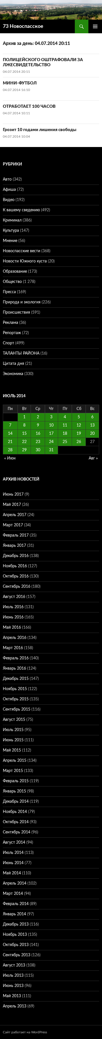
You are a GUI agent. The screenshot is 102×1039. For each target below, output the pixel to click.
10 (51, 425)
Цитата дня (13, 364)
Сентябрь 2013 (16, 955)
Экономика (13, 374)
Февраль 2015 (16, 781)
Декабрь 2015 (16, 679)
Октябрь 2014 (16, 822)
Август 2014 (14, 843)
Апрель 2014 (14, 883)
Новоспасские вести (21, 251)
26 (78, 442)
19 (78, 434)
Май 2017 (12, 505)
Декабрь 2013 (16, 924)
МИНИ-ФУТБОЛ (20, 83)
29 (24, 450)
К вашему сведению (21, 210)
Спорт (8, 343)
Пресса (9, 292)
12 (78, 425)
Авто (7, 179)
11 (65, 425)
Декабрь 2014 (16, 802)
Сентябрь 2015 (16, 709)
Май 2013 (12, 996)
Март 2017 (13, 525)
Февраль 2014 (16, 904)
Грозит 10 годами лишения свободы (39, 130)
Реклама (10, 323)
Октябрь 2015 (16, 699)
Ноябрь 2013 (15, 935)
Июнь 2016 (13, 617)
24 (51, 442)
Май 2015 (12, 750)
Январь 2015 (14, 791)
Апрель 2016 (14, 638)
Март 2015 (13, 771)
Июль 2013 (13, 976)
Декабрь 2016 (16, 556)
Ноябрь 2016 (15, 566)
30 (38, 450)
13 (92, 425)
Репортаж (12, 333)
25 (65, 442)
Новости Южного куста (25, 261)
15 (24, 434)
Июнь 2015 (13, 740)
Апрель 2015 (14, 761)
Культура (11, 231)
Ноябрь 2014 (15, 812)
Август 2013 (14, 965)
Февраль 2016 (16, 658)
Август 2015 (14, 720)
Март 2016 (13, 648)
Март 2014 (13, 894)
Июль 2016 (13, 607)
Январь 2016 (14, 668)
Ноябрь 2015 (15, 689)
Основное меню (95, 26)
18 (65, 434)
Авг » (93, 458)
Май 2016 (12, 628)
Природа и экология (22, 302)
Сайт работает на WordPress (25, 1032)
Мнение (10, 241)
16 (38, 434)
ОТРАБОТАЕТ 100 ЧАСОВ (29, 106)
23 (38, 442)
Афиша (9, 190)
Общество (12, 282)
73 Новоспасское (23, 26)
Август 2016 (14, 597)
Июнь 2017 (13, 494)
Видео (8, 200)
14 (10, 434)
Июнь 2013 (13, 986)
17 (51, 434)
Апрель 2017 (14, 515)
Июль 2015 (13, 730)
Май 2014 (12, 873)
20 (92, 434)
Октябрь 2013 (16, 945)
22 (24, 442)
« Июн (10, 458)
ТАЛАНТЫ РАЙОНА (21, 353)
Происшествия (16, 312)
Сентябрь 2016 (16, 587)
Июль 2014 (13, 853)
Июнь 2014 (13, 863)
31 (51, 450)
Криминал (12, 220)
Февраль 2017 (16, 535)
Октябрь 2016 (16, 576)
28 (10, 450)
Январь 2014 (14, 914)
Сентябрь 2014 (16, 832)
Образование (15, 272)
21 (10, 442)
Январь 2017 (14, 546)
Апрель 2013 (14, 1006)
